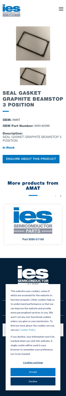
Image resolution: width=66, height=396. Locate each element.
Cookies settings (33, 362)
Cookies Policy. (27, 329)
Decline (33, 381)
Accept (33, 371)
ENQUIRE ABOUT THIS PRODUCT (31, 159)
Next (60, 196)
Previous (55, 196)
